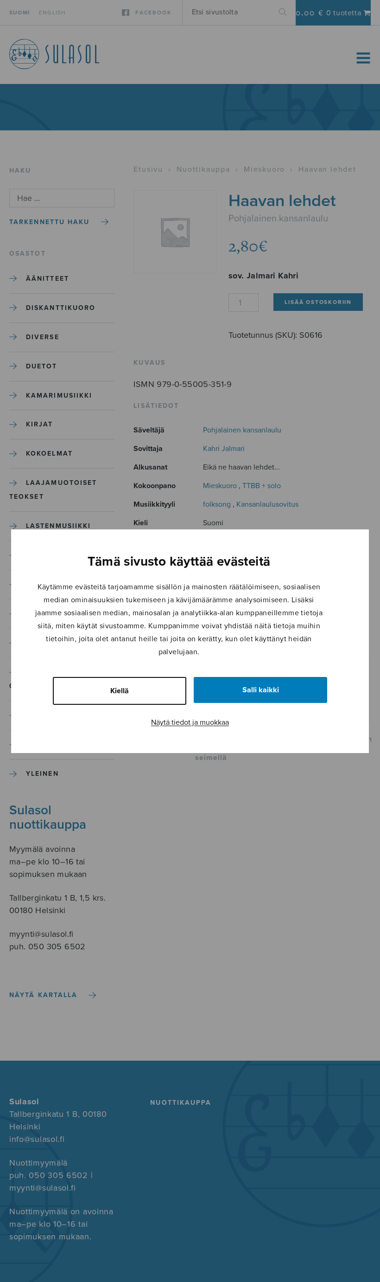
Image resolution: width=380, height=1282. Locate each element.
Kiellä (119, 691)
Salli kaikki (260, 690)
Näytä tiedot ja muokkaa (190, 722)
